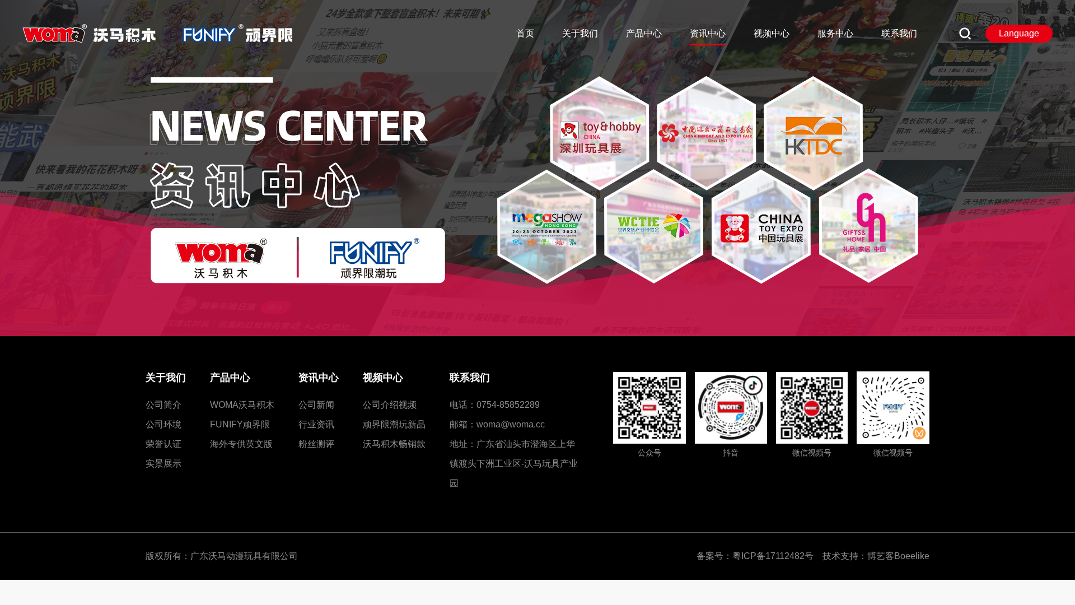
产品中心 (230, 377)
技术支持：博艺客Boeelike (875, 556)
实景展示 (163, 463)
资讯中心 (318, 377)
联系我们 (470, 377)
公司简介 (163, 404)
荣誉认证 (163, 444)
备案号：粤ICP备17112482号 (758, 556)
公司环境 (163, 424)
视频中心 (383, 377)
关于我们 (166, 377)
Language (1019, 33)
